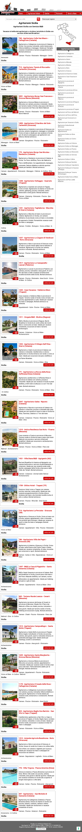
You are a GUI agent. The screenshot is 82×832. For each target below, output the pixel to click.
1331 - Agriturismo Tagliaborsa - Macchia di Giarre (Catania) (36, 209)
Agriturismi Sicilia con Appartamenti (65, 130)
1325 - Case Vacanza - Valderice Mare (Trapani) (34, 291)
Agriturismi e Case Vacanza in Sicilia (67, 77)
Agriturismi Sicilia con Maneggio (68, 146)
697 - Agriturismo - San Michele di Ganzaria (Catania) (33, 795)
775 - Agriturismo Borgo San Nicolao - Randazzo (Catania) (34, 153)
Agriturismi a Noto (63, 68)
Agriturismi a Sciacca (64, 71)
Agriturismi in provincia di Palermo (66, 98)
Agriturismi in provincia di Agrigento (66, 82)
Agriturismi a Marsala (65, 62)
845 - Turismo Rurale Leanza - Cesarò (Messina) (34, 597)
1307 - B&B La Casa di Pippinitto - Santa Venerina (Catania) (35, 568)
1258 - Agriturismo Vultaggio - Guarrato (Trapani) (35, 182)
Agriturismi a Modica (64, 65)
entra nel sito (49, 60)
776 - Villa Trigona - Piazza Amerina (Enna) (36, 768)
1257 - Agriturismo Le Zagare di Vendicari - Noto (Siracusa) (36, 239)
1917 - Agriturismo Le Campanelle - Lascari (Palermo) (33, 264)
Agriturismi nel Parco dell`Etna (67, 115)
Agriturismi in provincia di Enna (67, 90)
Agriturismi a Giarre (64, 59)
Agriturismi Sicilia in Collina (66, 159)
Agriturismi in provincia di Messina (66, 93)
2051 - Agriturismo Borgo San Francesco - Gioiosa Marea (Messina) (36, 97)
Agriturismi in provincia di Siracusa (66, 105)
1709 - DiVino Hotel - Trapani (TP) (33, 485)
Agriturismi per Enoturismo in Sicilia (67, 118)
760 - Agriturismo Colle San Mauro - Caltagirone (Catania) (33, 39)
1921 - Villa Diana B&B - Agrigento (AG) (35, 458)
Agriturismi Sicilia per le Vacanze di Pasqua (68, 168)
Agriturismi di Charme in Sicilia (67, 74)
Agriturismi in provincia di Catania (66, 86)
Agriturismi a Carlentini (65, 56)
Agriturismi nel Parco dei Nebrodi (68, 112)
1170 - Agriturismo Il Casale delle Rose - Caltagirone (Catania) (35, 685)
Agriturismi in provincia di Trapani (68, 109)
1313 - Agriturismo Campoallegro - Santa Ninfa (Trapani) (36, 627)
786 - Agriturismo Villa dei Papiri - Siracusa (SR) (33, 540)
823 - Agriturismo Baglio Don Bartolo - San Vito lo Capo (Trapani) (36, 712)
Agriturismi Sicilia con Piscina (67, 149)
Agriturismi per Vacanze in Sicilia (68, 122)
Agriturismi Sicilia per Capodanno (68, 165)
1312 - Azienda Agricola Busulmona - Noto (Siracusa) (36, 739)
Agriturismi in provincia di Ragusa (68, 102)
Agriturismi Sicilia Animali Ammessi (66, 126)
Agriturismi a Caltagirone (66, 53)
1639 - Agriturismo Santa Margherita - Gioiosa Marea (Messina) (34, 656)
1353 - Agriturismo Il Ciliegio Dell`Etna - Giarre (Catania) (35, 345)
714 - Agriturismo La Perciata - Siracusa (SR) (35, 512)
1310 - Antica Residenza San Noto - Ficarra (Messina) (36, 430)
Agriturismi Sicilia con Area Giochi (66, 135)
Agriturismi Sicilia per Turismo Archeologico (67, 173)
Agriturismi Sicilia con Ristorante (68, 152)
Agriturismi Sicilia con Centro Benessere (67, 139)
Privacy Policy (41, 829)
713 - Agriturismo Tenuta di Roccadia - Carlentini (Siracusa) (35, 68)
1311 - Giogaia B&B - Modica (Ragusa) (34, 317)
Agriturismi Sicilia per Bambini (67, 162)
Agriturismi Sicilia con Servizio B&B (67, 155)
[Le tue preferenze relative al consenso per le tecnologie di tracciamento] (78, 828)
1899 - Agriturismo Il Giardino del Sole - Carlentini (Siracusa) (35, 124)
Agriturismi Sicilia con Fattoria (67, 143)
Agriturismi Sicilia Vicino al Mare (68, 177)
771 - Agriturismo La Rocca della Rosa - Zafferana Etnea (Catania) (35, 373)
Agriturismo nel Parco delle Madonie (66, 180)
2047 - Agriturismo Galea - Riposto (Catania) (33, 403)
